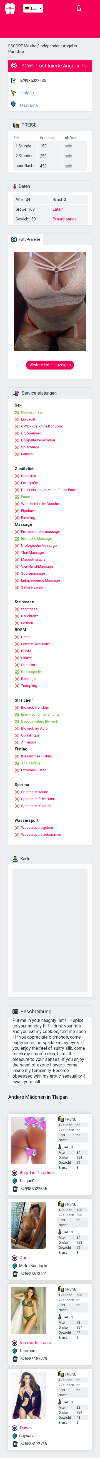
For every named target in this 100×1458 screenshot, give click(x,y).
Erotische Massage (36, 538)
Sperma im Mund (34, 792)
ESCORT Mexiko (22, 46)
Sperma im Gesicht (36, 806)
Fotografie (29, 483)
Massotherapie (33, 559)
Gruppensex (31, 433)
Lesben (27, 623)
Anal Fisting (30, 763)
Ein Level (28, 419)
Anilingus (28, 742)
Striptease (29, 609)
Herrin (26, 637)
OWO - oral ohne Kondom (41, 426)
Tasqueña (28, 105)
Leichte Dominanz (35, 644)
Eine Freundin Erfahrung (40, 714)
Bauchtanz (29, 616)
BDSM (26, 651)
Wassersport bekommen (41, 834)
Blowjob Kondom (35, 707)
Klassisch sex (32, 412)
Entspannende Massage (40, 580)
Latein (58, 209)
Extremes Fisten (33, 770)
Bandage (28, 679)
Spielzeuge (30, 447)
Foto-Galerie (29, 239)
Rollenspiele (31, 672)
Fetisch (27, 454)
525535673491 (33, 1273)
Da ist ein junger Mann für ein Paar (48, 490)
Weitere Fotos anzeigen (50, 365)
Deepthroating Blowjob (39, 721)
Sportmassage (33, 573)
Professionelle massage (40, 531)
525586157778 (33, 1358)
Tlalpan (26, 92)
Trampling (29, 686)
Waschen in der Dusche (40, 504)
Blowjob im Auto (34, 728)
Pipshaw (28, 511)
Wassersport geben (37, 827)
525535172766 (33, 1443)
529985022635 (32, 80)
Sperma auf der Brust (38, 799)
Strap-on (28, 665)
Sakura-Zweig (32, 587)
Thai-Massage (32, 552)
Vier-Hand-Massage (37, 566)
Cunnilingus (30, 735)
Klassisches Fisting (36, 756)
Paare (25, 497)
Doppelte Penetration (38, 440)
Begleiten (28, 476)
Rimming (28, 518)
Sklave (26, 658)
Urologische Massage (39, 545)
